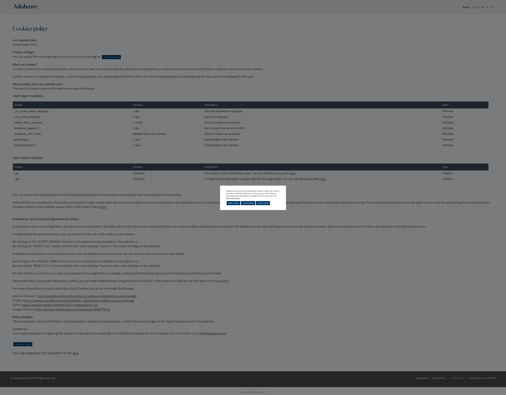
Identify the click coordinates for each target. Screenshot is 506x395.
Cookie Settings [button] (248, 203)
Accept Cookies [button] (262, 203)
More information (233, 198)
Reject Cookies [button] (233, 203)
